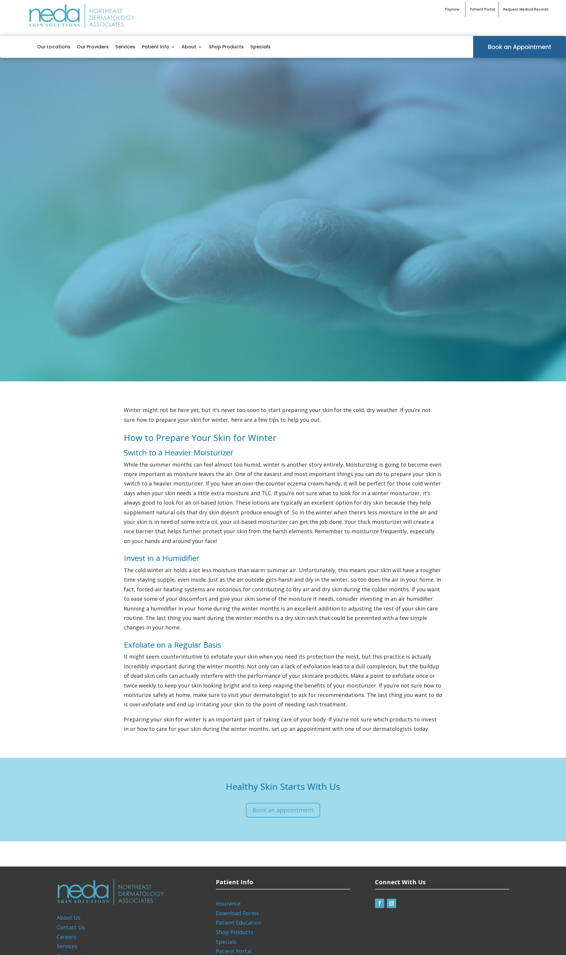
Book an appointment (283, 810)
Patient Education (238, 922)
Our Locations (53, 46)
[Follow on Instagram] (391, 903)
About (189, 46)
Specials (260, 46)
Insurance (228, 903)
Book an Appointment (519, 47)
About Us (68, 917)
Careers (66, 936)
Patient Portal (233, 951)
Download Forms (237, 913)
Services (125, 46)
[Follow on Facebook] (379, 903)
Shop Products (226, 46)
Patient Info (155, 46)
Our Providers (93, 46)
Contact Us (71, 927)
